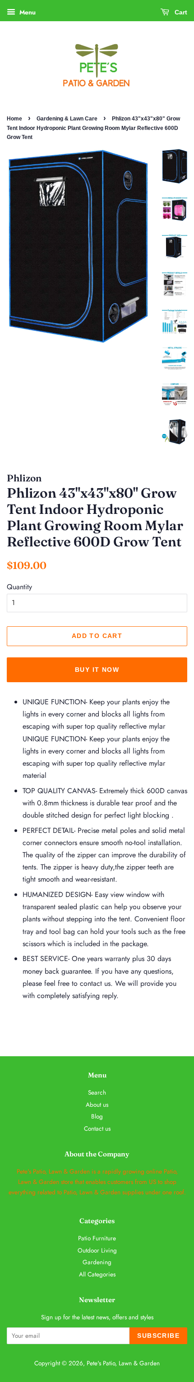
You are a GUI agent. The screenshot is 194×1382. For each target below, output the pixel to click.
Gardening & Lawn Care (67, 119)
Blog (97, 1116)
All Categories (97, 1274)
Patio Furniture (97, 1238)
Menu (27, 12)
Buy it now (97, 669)
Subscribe (158, 1335)
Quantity (19, 587)
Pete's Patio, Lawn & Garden (123, 1363)
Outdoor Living (97, 1250)
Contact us (97, 1128)
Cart (180, 12)
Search (97, 1092)
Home (14, 119)
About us (97, 1104)
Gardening (97, 1261)
